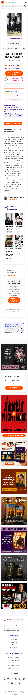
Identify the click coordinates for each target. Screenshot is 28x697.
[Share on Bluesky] (16, 48)
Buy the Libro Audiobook (14, 68)
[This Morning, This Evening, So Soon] (9, 219)
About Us (14, 639)
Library (20, 95)
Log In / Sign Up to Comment (14, 300)
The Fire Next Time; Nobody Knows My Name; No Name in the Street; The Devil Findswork (9, 253)
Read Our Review (13, 123)
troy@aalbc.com (15, 665)
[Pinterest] (15, 683)
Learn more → (12, 199)
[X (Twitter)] (15, 678)
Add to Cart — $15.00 (14, 73)
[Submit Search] (25, 6)
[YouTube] (8, 678)
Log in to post (11, 275)
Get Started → (14, 388)
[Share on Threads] (12, 48)
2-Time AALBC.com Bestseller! (13, 107)
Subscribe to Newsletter (14, 657)
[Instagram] (4, 678)
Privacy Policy (14, 642)
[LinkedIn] (12, 683)
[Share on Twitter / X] (20, 48)
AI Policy (14, 644)
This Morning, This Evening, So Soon (9, 228)
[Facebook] (12, 678)
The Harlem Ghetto (18, 249)
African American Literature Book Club (14, 693)
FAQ (14, 663)
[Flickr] (19, 683)
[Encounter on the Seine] (19, 219)
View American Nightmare (15, 435)
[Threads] (19, 678)
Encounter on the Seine (19, 227)
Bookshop (15, 99)
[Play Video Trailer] (14, 413)
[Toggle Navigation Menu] (25, 2)
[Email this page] (24, 48)
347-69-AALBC (14, 668)
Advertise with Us (14, 660)
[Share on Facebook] (4, 48)
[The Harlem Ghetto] (19, 241)
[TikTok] (8, 683)
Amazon (9, 95)
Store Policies (14, 647)
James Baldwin (15, 60)
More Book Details (13, 85)
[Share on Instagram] (8, 48)
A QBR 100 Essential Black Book (13, 113)
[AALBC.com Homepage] (8, 2)
